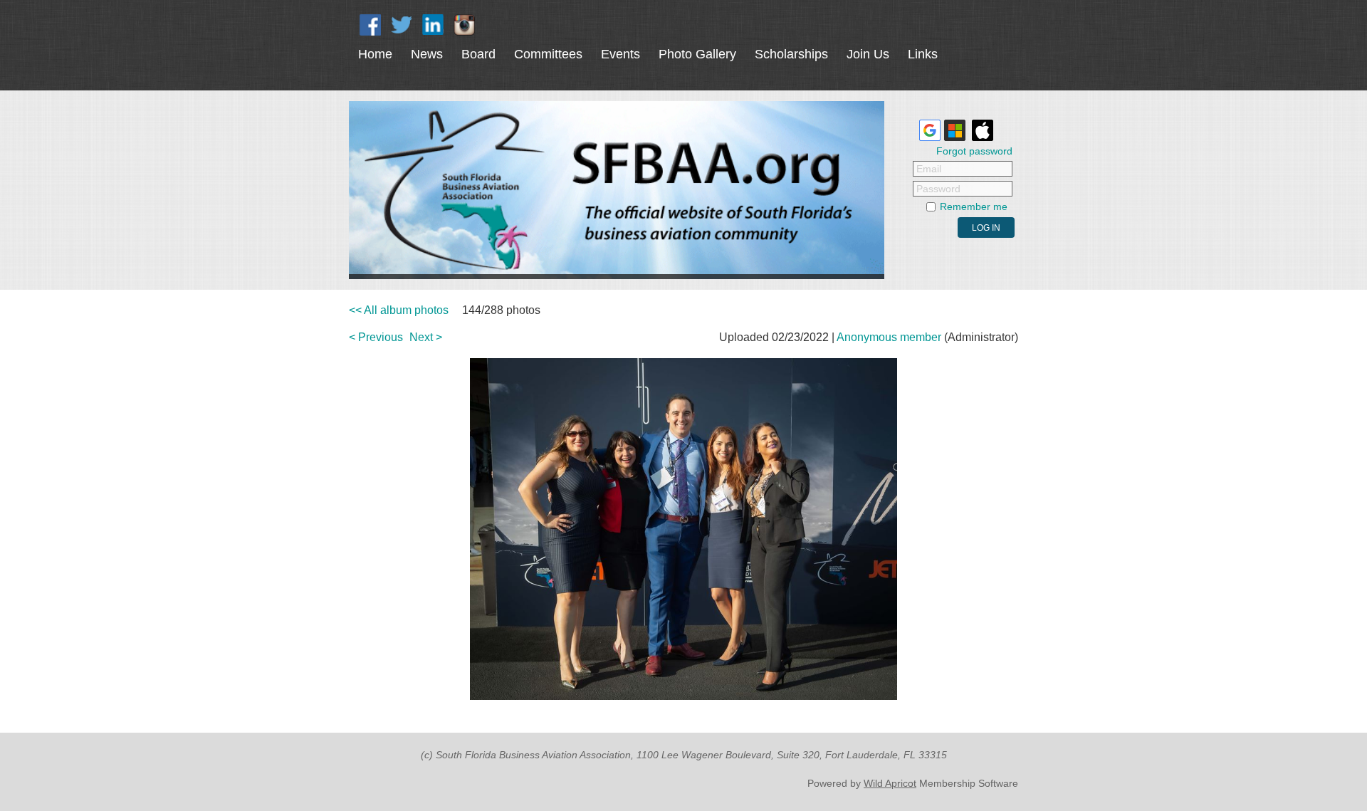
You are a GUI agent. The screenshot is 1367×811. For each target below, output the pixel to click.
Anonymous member (889, 337)
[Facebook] (370, 25)
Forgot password (974, 151)
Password (938, 188)
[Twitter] (401, 25)
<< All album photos (399, 310)
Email (928, 168)
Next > (425, 337)
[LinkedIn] (433, 25)
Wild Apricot (890, 783)
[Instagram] (464, 25)
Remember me (973, 206)
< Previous (376, 337)
